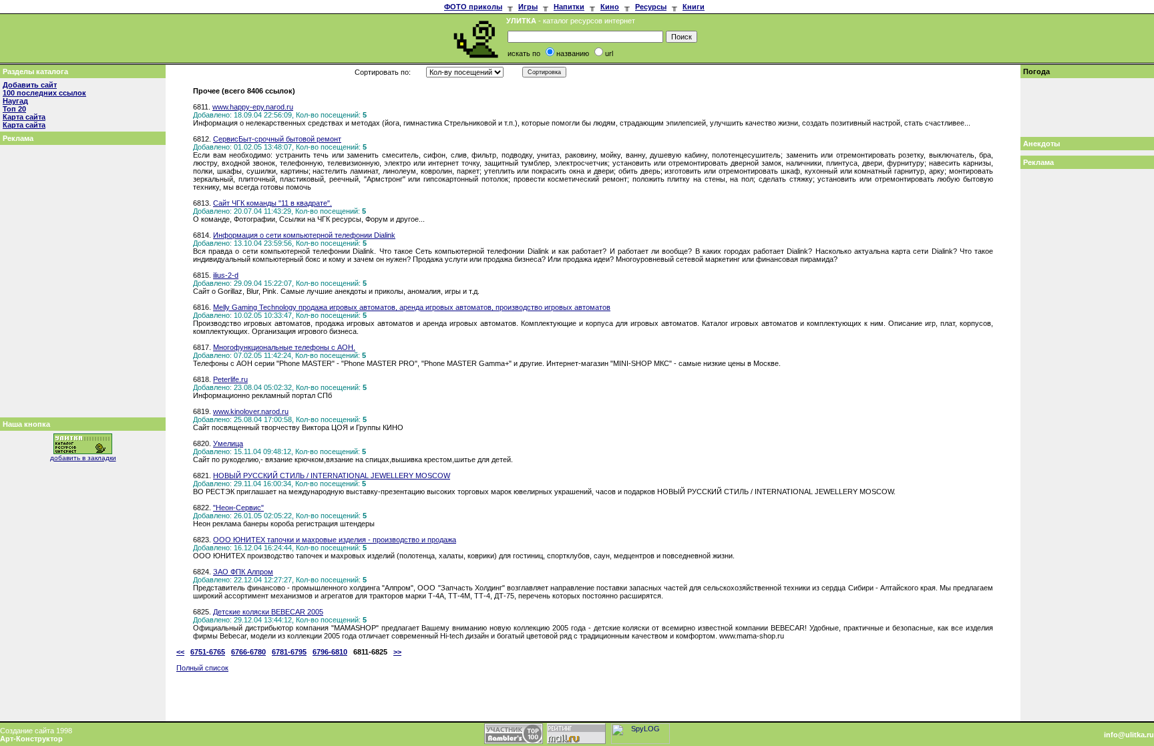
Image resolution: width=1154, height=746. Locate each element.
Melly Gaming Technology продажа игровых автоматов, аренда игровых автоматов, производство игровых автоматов (411, 307)
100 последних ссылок (44, 93)
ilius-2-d (225, 275)
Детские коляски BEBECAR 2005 (268, 612)
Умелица (228, 443)
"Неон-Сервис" (238, 508)
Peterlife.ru (230, 379)
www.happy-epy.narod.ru (252, 107)
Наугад (15, 101)
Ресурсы (650, 7)
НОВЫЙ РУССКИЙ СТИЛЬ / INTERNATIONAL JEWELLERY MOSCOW (331, 476)
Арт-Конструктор (31, 739)
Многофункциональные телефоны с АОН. (284, 347)
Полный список (202, 668)
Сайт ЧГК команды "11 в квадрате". (272, 203)
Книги (694, 7)
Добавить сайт (30, 85)
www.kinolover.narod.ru (250, 411)
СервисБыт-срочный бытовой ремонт (277, 139)
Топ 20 (14, 109)
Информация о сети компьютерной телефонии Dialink (304, 235)
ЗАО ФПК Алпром (243, 572)
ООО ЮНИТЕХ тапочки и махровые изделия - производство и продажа (334, 540)
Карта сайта (24, 117)
